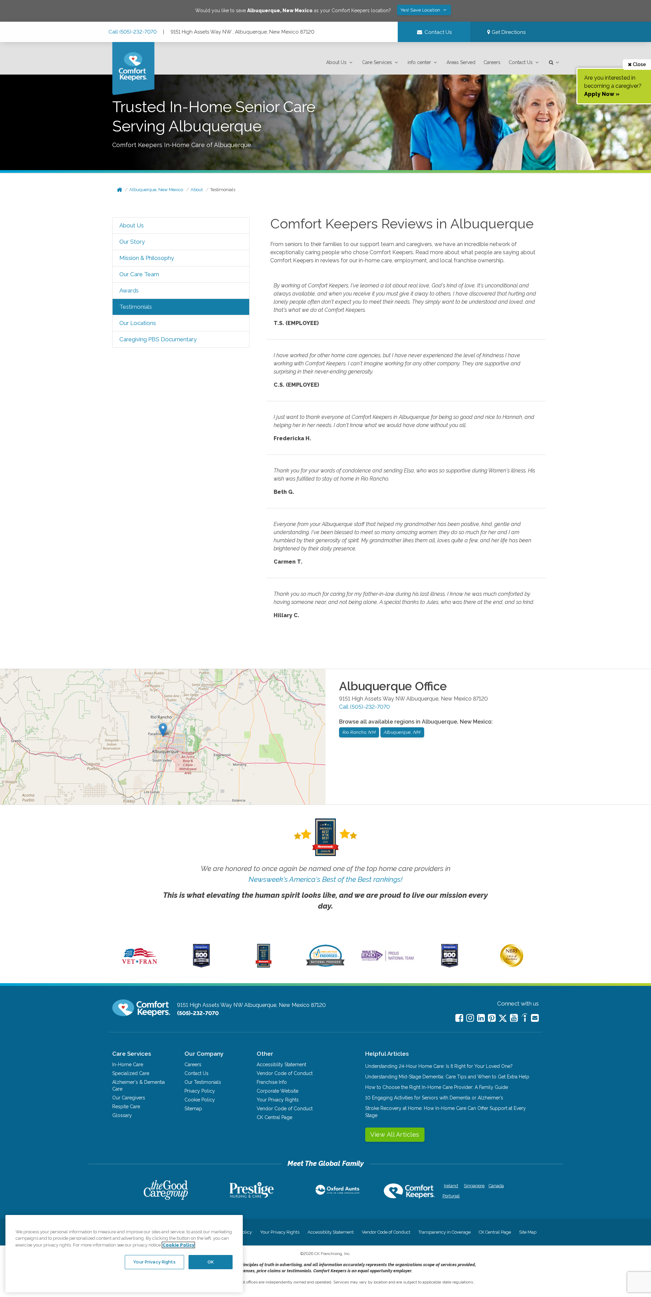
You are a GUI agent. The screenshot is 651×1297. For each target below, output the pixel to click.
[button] (340, 62)
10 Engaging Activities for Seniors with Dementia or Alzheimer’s (434, 1097)
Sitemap (193, 1108)
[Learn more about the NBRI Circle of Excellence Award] (512, 965)
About (197, 189)
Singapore (473, 1185)
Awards (129, 290)
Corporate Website (277, 1091)
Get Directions (508, 32)
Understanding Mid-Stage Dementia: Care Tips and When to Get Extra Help (447, 1076)
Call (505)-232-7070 (132, 32)
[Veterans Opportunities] (139, 966)
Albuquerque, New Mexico (156, 189)
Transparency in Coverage (444, 1232)
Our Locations (137, 323)
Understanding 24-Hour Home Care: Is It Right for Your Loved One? (439, 1066)
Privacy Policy (199, 1091)
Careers (492, 62)
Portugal (451, 1195)
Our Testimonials (202, 1082)
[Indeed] (524, 1018)
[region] (124, 1253)
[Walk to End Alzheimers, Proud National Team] (387, 961)
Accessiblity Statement (281, 1064)
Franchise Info (272, 1082)
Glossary (122, 1115)
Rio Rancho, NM (359, 732)
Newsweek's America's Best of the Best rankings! (325, 879)
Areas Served (461, 62)
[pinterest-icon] (492, 1018)
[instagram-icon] (470, 1018)
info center (419, 62)
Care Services (377, 62)
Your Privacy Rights (278, 1099)
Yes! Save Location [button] (421, 10)
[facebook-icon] (459, 1018)
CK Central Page (274, 1117)
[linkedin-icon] (481, 1018)
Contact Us (521, 62)
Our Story (132, 241)
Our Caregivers (128, 1097)
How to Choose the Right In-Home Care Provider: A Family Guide (436, 1087)
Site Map (527, 1232)
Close (639, 64)
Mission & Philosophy (146, 258)
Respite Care (126, 1106)
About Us (336, 62)
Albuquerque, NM (402, 732)
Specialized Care (130, 1073)
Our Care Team (139, 274)
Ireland (451, 1185)
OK (211, 1261)
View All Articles (394, 1134)
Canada (496, 1185)
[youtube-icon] (514, 1018)
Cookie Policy (199, 1099)
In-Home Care (127, 1064)
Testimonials (222, 189)
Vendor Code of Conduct (285, 1073)
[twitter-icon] (503, 1018)
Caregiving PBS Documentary (158, 339)
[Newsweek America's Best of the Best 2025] (263, 966)
